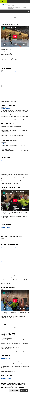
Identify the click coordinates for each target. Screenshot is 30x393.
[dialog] (15, 386)
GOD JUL (3, 324)
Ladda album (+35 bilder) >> (6, 108)
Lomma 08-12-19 (6, 375)
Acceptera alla (24, 390)
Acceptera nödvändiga (14, 390)
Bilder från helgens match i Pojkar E (12, 237)
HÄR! (15, 240)
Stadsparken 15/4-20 (7, 224)
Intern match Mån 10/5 (8, 123)
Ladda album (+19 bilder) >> (6, 227)
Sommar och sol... (6, 69)
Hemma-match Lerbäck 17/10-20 (11, 188)
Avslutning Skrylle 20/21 (8, 106)
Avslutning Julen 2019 (8, 334)
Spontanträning (6, 157)
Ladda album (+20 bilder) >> (6, 378)
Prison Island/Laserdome (9, 141)
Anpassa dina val (4, 390)
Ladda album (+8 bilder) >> (5, 143)
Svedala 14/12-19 (6, 355)
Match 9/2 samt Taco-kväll (9, 244)
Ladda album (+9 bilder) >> (5, 358)
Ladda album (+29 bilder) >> (6, 337)
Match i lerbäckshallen (8, 288)
